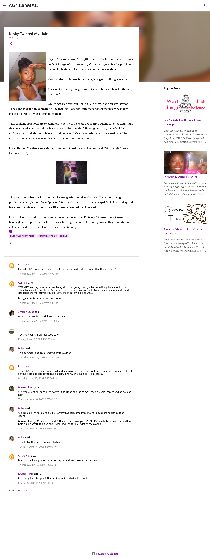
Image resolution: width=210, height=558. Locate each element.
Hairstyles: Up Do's (47, 236)
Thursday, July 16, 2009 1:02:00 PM (37, 464)
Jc (19, 330)
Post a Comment (18, 490)
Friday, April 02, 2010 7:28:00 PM (36, 483)
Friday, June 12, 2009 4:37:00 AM (36, 339)
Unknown (23, 264)
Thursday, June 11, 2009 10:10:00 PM (39, 321)
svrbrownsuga (26, 311)
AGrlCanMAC (23, 5)
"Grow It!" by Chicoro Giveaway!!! (181, 177)
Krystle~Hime (25, 473)
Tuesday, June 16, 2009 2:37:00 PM (37, 399)
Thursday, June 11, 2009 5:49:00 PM (38, 273)
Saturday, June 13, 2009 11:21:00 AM (38, 357)
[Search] (42, 5)
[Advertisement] (71, 522)
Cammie (22, 282)
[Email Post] (11, 233)
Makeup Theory (27, 387)
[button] (11, 44)
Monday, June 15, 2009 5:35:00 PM (37, 378)
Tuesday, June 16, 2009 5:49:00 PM (37, 428)
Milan (21, 348)
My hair (63, 236)
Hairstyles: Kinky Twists (22, 236)
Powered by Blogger (106, 553)
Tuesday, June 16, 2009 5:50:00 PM (37, 446)
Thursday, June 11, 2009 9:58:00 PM (38, 303)
